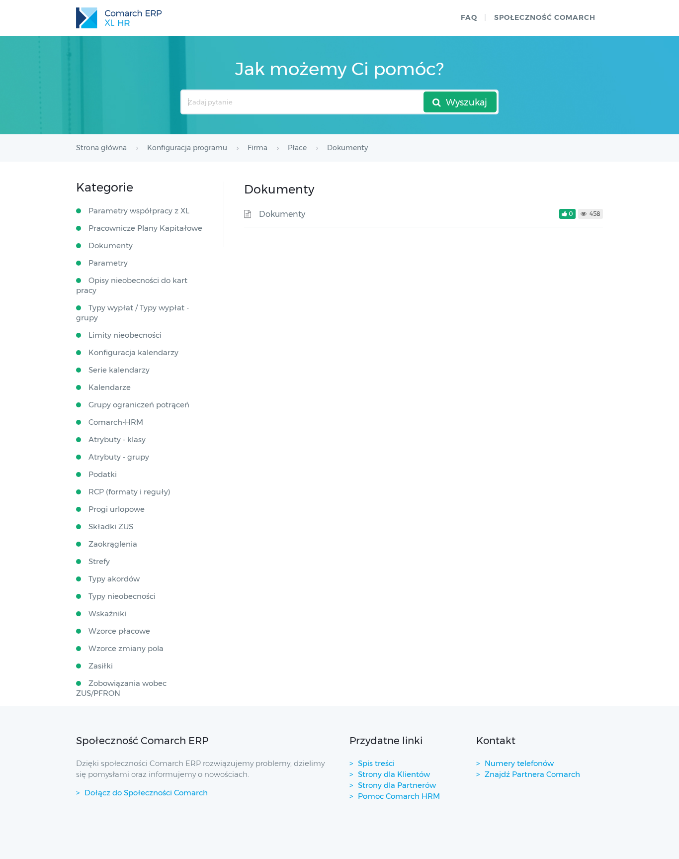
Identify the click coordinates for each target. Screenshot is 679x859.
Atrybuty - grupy (118, 457)
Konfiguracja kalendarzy (133, 352)
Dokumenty (282, 214)
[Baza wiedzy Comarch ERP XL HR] (119, 17)
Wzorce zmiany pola (126, 648)
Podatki (102, 474)
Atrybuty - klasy (117, 439)
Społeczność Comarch (544, 17)
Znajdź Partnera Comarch (532, 774)
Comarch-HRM (115, 422)
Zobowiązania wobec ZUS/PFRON (121, 688)
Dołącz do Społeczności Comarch (146, 792)
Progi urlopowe (116, 509)
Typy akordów (114, 578)
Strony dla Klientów (394, 774)
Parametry (108, 263)
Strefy (99, 561)
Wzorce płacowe (119, 631)
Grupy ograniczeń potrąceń (138, 404)
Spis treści (376, 763)
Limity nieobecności (125, 335)
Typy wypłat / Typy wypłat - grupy (132, 312)
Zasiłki (100, 665)
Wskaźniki (107, 613)
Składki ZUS (110, 526)
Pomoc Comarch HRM (399, 796)
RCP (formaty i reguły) (129, 491)
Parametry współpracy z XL (138, 210)
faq (469, 17)
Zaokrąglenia (112, 544)
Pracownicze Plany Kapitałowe (145, 228)
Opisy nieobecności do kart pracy (131, 285)
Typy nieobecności (122, 596)
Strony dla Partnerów (397, 785)
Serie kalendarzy (119, 370)
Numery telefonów (519, 763)
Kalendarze (109, 387)
